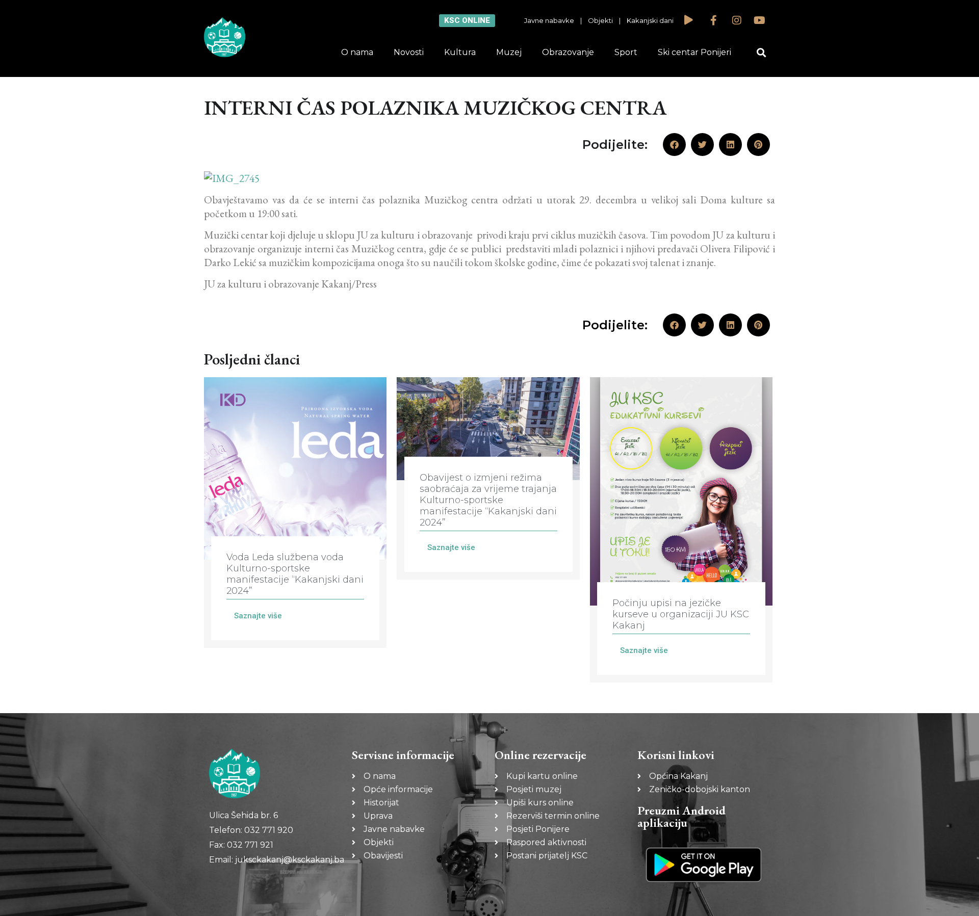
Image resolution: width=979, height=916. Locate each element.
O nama (357, 52)
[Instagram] (737, 20)
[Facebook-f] (714, 20)
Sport (625, 52)
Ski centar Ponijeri (694, 52)
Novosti (409, 52)
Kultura (460, 52)
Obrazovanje (568, 52)
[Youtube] (760, 20)
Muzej (509, 52)
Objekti (600, 20)
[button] (761, 52)
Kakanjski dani (650, 20)
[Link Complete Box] (295, 512)
